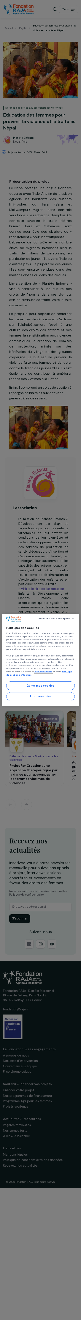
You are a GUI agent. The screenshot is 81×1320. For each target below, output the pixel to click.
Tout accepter (40, 696)
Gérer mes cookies (41, 685)
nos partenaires (43, 671)
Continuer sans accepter (53, 618)
